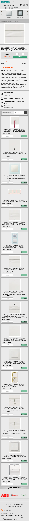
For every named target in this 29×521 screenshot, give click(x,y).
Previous (1, 13)
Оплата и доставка (23, 1)
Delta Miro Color (20, 17)
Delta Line (9, 17)
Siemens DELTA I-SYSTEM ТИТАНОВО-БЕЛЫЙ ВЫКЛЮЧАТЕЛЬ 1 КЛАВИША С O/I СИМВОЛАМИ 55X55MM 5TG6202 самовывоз (14, 154)
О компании (11, 506)
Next (28, 13)
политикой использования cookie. (9, 519)
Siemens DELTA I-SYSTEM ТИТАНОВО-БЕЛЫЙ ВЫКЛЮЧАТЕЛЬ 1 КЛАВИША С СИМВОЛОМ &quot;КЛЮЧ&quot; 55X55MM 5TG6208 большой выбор (14, 340)
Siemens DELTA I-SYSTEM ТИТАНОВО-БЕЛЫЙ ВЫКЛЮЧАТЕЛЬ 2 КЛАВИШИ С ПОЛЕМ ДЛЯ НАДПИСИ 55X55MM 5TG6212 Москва (15, 432)
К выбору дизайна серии (11, 21)
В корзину (25, 136)
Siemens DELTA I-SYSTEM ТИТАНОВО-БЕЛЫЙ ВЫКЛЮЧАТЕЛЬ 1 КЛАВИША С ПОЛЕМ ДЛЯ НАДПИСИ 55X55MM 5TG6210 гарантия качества (15, 270)
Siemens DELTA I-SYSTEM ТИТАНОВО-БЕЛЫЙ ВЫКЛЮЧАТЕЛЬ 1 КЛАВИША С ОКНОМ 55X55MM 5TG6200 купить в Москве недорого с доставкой (15, 200)
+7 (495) (8, 5)
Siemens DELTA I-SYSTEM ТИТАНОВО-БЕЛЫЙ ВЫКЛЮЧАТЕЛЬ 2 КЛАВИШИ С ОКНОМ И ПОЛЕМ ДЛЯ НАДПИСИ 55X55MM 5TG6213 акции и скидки (14, 409)
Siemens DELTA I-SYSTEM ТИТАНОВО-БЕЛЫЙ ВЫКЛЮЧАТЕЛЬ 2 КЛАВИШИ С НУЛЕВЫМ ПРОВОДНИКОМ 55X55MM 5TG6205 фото (14, 363)
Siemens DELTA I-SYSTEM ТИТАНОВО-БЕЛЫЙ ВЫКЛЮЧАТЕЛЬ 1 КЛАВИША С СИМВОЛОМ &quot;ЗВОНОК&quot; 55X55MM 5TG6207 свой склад (14, 293)
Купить (20, 56)
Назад (2, 21)
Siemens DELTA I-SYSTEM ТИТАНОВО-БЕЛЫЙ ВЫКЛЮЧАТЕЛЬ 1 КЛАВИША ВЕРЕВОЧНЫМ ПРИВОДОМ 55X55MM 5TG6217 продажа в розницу (14, 131)
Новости (19, 506)
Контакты (15, 1)
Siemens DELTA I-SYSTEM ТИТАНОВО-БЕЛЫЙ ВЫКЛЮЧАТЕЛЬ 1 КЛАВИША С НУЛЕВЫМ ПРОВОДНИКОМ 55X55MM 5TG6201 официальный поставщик (14, 177)
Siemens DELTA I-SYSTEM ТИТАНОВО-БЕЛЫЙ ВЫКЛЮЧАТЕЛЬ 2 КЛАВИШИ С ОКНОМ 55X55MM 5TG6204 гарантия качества (14, 386)
